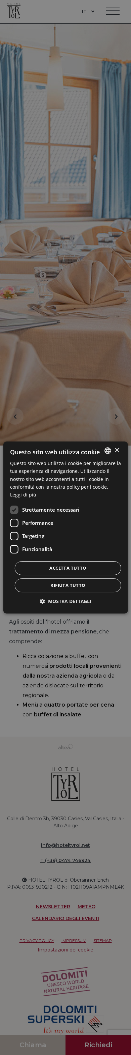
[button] (65, 601)
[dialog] (65, 527)
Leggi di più (23, 494)
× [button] (116, 450)
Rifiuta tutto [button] (67, 585)
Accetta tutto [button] (67, 568)
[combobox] (107, 450)
